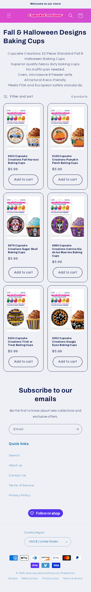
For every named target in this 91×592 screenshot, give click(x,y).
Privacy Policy (19, 495)
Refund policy (30, 578)
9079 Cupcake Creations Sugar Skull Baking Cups (23, 249)
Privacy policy (50, 578)
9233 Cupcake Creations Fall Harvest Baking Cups (23, 159)
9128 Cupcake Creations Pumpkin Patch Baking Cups (65, 159)
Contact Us (17, 475)
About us (15, 465)
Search (14, 455)
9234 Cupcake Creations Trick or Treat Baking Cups (20, 342)
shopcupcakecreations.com (43, 573)
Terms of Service (21, 485)
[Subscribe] (77, 429)
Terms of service (72, 578)
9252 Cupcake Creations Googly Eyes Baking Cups (64, 342)
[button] (9, 15)
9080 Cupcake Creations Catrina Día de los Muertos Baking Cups (67, 250)
